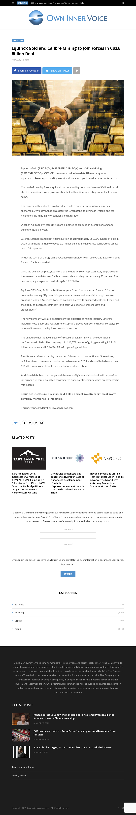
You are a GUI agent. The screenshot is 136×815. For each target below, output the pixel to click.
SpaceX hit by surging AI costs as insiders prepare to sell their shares (73, 747)
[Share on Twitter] (9, 182)
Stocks (18, 620)
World (18, 628)
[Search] (123, 2)
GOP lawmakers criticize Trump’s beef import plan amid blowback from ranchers (59, 3)
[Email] (9, 199)
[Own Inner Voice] (68, 17)
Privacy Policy (19, 775)
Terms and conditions (23, 767)
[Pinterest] (9, 191)
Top (122, 807)
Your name (68, 529)
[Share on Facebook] (9, 174)
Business (19, 604)
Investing (18, 40)
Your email (68, 544)
